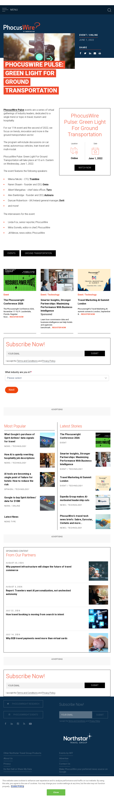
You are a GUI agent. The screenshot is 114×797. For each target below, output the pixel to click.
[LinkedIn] (12, 724)
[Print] (100, 53)
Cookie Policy (17, 786)
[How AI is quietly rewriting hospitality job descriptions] (47, 460)
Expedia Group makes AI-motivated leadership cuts (74, 498)
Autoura (48, 195)
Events (11, 253)
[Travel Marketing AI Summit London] (94, 280)
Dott (61, 200)
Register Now (16, 317)
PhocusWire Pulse (14, 109)
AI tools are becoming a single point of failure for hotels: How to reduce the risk (18, 479)
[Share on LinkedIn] (90, 53)
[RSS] (24, 724)
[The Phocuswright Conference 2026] (20, 280)
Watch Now (85, 167)
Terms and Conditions (27, 361)
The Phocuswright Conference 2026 (14, 302)
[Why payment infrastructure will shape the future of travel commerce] (93, 571)
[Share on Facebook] (80, 53)
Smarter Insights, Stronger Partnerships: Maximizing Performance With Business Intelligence (56, 305)
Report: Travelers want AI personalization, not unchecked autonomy (38, 592)
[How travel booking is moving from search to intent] (93, 618)
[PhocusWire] (22, 27)
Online (93, 35)
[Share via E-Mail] (95, 53)
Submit (95, 353)
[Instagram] (18, 724)
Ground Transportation (38, 253)
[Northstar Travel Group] (77, 738)
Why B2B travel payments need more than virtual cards (36, 638)
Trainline (34, 179)
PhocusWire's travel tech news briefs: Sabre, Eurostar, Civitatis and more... (76, 519)
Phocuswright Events (25, 714)
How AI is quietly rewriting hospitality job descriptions (19, 456)
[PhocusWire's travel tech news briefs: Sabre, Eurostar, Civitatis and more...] (102, 522)
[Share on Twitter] (85, 53)
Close (56, 792)
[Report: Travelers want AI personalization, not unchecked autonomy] (93, 595)
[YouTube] (30, 724)
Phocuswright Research (25, 704)
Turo (49, 189)
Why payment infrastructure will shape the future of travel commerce (38, 568)
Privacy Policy (48, 361)
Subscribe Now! (25, 344)
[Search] (109, 9)
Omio (46, 184)
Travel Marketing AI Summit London (93, 302)
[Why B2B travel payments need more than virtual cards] (93, 642)
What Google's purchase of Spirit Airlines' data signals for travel (19, 438)
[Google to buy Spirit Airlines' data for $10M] (47, 503)
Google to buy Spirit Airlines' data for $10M (20, 499)
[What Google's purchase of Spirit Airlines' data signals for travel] (47, 440)
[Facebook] (5, 724)
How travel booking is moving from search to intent (35, 614)
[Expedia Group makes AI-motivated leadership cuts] (102, 502)
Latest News (11, 516)
